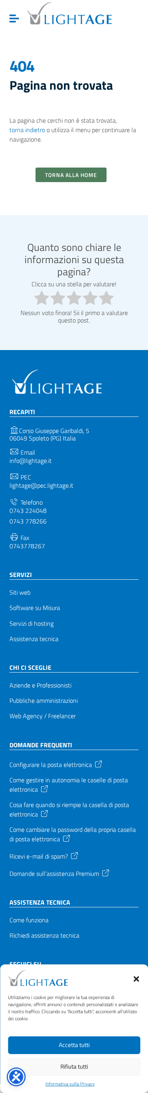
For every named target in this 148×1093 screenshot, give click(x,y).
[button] (136, 978)
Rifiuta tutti (74, 1066)
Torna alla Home (71, 175)
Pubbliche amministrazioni (43, 700)
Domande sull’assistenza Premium (54, 873)
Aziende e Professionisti (40, 685)
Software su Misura (34, 608)
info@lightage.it (30, 460)
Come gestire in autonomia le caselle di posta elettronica (68, 784)
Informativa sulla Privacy (70, 1084)
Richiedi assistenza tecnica (44, 935)
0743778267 (27, 546)
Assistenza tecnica (33, 639)
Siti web (19, 592)
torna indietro (27, 130)
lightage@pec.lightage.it (41, 485)
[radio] (41, 299)
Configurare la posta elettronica (50, 763)
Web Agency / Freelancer (42, 716)
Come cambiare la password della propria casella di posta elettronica (72, 834)
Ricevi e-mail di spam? (38, 856)
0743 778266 (28, 521)
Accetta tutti (74, 1044)
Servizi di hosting (31, 623)
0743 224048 (28, 510)
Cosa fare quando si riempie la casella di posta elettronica (69, 809)
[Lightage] (69, 13)
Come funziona (29, 920)
